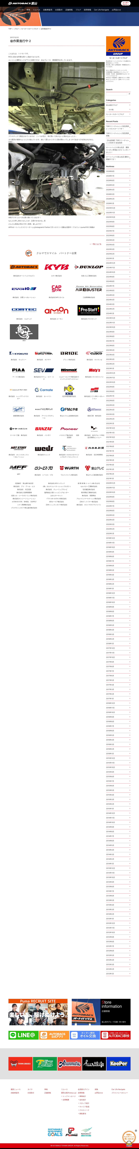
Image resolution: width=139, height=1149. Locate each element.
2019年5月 (110, 570)
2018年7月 (110, 616)
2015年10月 (110, 767)
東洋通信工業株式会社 (88, 492)
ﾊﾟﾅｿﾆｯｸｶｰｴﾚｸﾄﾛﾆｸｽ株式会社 (57, 499)
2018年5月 (110, 625)
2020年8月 (110, 501)
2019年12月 (110, 538)
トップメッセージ (69, 1096)
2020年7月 (110, 506)
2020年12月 (110, 483)
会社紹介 (82, 1100)
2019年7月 (110, 561)
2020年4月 (110, 520)
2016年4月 (110, 740)
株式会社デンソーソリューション (24, 499)
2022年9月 (110, 387)
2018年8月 (110, 611)
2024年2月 (110, 309)
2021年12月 (110, 428)
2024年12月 (110, 263)
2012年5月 (110, 955)
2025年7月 (110, 231)
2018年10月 (110, 602)
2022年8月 (110, 391)
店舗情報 (69, 10)
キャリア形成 (84, 1107)
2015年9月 (110, 772)
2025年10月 (110, 217)
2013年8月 (110, 887)
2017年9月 (110, 662)
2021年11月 (110, 433)
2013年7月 (110, 891)
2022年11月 (110, 378)
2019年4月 (110, 575)
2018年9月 (110, 607)
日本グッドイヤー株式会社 (89, 502)
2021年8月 (110, 446)
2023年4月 (110, 355)
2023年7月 (110, 341)
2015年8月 (110, 776)
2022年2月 (110, 419)
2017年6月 (110, 676)
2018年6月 (110, 621)
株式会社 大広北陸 (24, 489)
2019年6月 (110, 566)
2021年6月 (110, 456)
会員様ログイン (83, 1089)
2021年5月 (110, 460)
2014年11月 (110, 818)
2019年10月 (110, 547)
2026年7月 (110, 176)
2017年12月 (110, 648)
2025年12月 (110, 208)
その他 (111, 110)
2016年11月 (110, 708)
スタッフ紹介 (84, 1103)
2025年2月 (110, 254)
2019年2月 (110, 584)
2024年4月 (110, 300)
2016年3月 (110, 744)
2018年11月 (110, 598)
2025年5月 (110, 240)
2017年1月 (110, 699)
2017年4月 (110, 685)
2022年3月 (110, 414)
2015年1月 (110, 809)
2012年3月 (110, 964)
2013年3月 (110, 909)
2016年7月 (110, 726)
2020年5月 (110, 515)
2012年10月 (110, 932)
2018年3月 (110, 634)
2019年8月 (110, 556)
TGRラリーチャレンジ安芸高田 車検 (117, 134)
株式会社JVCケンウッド (56, 483)
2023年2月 (110, 364)
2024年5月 (110, 295)
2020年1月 (110, 533)
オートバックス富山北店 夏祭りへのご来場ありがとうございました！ (117, 149)
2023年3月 (110, 359)
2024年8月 (110, 281)
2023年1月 (110, 368)
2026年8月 (110, 171)
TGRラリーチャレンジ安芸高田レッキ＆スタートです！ (117, 127)
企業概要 (66, 1100)
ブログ (78, 10)
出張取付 (58, 10)
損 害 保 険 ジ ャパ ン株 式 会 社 (89, 483)
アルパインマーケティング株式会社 (89, 499)
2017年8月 (110, 666)
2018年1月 (110, 644)
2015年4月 (110, 795)
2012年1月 (110, 974)
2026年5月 (110, 185)
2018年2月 (110, 639)
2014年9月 (110, 827)
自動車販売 (47, 10)
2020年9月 (110, 497)
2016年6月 (110, 731)
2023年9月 (110, 332)
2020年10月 (110, 492)
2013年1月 (110, 919)
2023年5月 (110, 350)
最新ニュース (16, 1089)
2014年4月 (110, 850)
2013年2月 (110, 914)
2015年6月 (110, 786)
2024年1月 (110, 313)
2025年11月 (110, 213)
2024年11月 (110, 268)
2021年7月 (110, 451)
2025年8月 (110, 226)
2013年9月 (110, 882)
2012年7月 (110, 946)
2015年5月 (110, 790)
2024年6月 (110, 290)
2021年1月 (110, 478)
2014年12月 (110, 813)
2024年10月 (110, 272)
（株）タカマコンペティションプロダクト (56, 486)
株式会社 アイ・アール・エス (24, 486)
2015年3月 (110, 799)
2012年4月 (110, 960)
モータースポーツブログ (115, 114)
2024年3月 (110, 304)
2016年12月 (110, 703)
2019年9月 (110, 552)
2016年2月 (110, 749)
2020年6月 (110, 511)
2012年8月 (110, 942)
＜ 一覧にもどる (95, 244)
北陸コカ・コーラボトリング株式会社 (24, 496)
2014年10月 (110, 822)
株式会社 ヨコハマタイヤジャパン (89, 505)
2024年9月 (110, 277)
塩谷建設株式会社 (89, 489)
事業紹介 (82, 1096)
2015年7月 (110, 781)
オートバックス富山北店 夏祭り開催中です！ (117, 158)
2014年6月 (110, 841)
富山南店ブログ (112, 105)
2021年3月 (110, 469)
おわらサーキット (56, 496)
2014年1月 (110, 864)
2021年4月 (110, 465)
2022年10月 (110, 382)
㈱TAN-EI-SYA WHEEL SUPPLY (24, 502)
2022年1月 (110, 423)
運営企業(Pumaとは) (68, 1093)
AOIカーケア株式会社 (56, 502)
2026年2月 (110, 199)
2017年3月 (110, 689)
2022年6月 (110, 401)
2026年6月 (110, 180)
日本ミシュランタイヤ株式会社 (56, 505)
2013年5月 (110, 900)
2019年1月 (110, 588)
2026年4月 (110, 190)
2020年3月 (110, 524)
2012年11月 (110, 928)
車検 (28, 10)
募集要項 (82, 1114)
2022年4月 (110, 410)
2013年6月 (110, 896)
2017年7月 (110, 671)
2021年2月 (110, 474)
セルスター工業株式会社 (88, 486)
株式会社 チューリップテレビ (56, 489)
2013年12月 (110, 868)
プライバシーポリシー (120, 1093)
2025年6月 (110, 235)
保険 (96, 1089)
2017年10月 (110, 657)
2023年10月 (110, 327)
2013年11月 (110, 873)
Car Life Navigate (101, 10)
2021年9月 (110, 442)
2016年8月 (110, 721)
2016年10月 (110, 712)
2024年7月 (110, 286)
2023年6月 (110, 345)
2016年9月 (110, 717)
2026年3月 (110, 194)
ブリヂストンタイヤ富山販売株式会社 (24, 508)
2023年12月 (110, 318)
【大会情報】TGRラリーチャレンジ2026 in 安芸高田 (117, 141)
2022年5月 (110, 405)
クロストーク (84, 1110)
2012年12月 (110, 923)
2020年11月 (110, 488)
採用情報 (87, 10)
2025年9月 (110, 222)
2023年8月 (110, 336)
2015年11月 (110, 763)
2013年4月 (110, 905)
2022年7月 (110, 396)
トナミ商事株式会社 (24, 505)
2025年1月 (110, 258)
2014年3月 (110, 854)
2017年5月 (110, 680)
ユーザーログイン (126, 3)
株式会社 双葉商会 (89, 496)
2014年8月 (110, 831)
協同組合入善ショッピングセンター (56, 492)
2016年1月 (110, 754)
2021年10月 (110, 437)
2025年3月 (110, 249)
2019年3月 (110, 579)
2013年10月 (110, 877)
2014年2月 (110, 859)
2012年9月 (110, 937)
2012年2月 (110, 969)
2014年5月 (110, 845)
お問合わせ (116, 10)
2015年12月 (110, 758)
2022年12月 (110, 373)
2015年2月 (110, 804)
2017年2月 (110, 694)
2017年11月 (110, 653)
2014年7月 (110, 836)
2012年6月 (110, 951)
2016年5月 (110, 735)
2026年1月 (110, 203)
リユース (36, 10)
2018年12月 (110, 593)
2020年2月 (110, 529)
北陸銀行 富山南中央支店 (24, 483)
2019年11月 (110, 543)
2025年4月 (110, 245)
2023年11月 (110, 323)
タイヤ (21, 10)
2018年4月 (110, 630)
